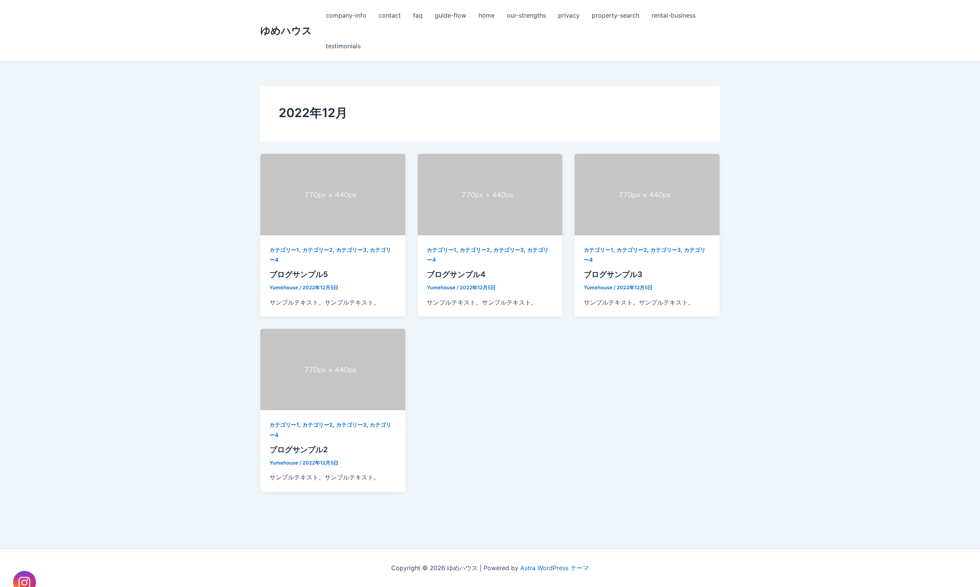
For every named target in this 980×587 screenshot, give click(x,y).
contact (390, 15)
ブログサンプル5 (299, 274)
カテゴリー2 (317, 249)
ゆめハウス (286, 30)
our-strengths (526, 15)
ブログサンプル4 (456, 274)
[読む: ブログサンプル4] (490, 194)
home (487, 15)
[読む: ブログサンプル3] (647, 194)
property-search (615, 15)
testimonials (343, 46)
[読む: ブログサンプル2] (332, 369)
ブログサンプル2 (299, 449)
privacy (569, 15)
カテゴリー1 (284, 249)
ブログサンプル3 (613, 274)
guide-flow (450, 15)
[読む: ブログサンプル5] (332, 194)
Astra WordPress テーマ (554, 568)
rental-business (674, 15)
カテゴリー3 (351, 249)
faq (418, 15)
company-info (346, 15)
